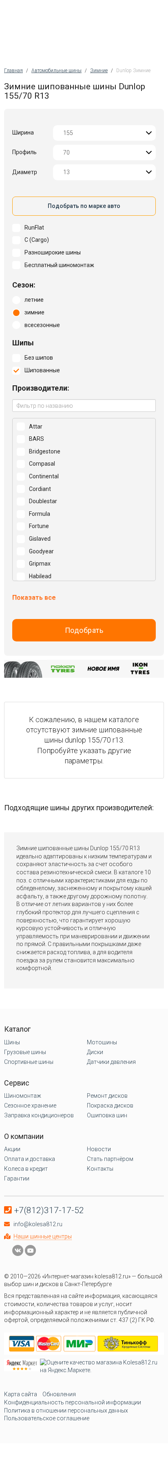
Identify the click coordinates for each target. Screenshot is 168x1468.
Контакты (100, 1168)
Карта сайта (20, 1394)
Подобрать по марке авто (84, 206)
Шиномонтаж (22, 1095)
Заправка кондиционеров (39, 1115)
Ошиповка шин (107, 1115)
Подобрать (84, 630)
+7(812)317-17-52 (49, 1210)
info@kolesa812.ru (37, 1224)
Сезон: (23, 285)
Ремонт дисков (107, 1095)
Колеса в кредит (26, 1168)
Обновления (59, 1394)
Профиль (24, 152)
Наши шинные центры (42, 1236)
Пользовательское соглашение (46, 1418)
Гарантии (16, 1178)
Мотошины (102, 1042)
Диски (95, 1052)
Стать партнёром (110, 1159)
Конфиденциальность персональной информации (72, 1402)
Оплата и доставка (29, 1159)
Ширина (23, 132)
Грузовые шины (25, 1052)
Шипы (23, 342)
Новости (99, 1149)
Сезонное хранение (30, 1105)
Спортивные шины (28, 1062)
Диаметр (24, 172)
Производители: (40, 388)
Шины (12, 1042)
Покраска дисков (110, 1105)
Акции (12, 1149)
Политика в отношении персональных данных (66, 1410)
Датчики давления (111, 1062)
